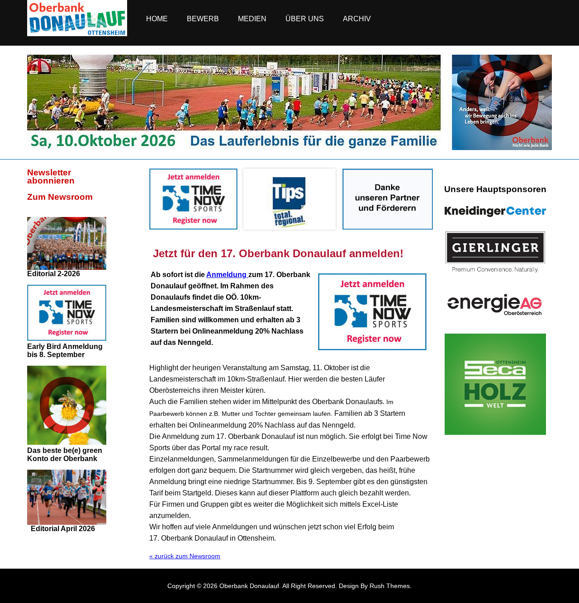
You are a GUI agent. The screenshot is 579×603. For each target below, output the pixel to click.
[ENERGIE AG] (495, 304)
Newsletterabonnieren (51, 176)
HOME (157, 19)
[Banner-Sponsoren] (387, 227)
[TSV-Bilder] (289, 147)
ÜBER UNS (304, 19)
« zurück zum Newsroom (184, 556)
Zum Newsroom (60, 197)
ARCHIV (357, 19)
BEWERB (203, 19)
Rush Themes (390, 585)
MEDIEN (252, 19)
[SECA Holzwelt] (495, 384)
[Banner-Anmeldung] (193, 227)
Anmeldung (227, 274)
